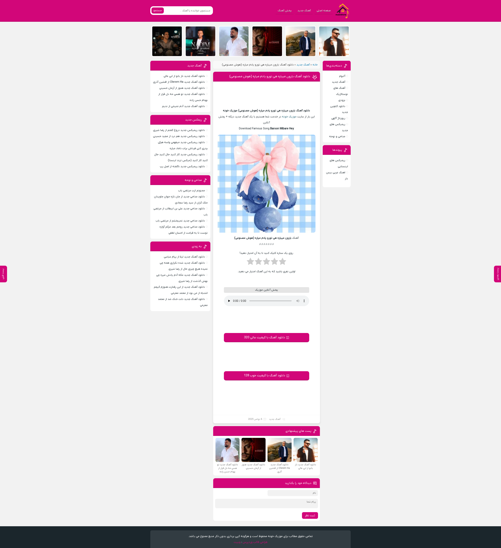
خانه (315, 65)
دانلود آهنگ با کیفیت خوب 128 (264, 375)
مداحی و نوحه (337, 136)
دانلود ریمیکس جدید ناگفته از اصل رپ (182, 166)
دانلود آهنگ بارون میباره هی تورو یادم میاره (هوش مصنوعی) (269, 76)
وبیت (237, 542)
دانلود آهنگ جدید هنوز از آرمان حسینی (182, 88)
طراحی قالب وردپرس (255, 542)
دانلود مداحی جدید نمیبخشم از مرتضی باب (180, 221)
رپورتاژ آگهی (338, 118)
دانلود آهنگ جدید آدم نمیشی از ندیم (183, 106)
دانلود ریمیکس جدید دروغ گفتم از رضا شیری (179, 130)
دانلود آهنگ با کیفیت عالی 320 (264, 337)
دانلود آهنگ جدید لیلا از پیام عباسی (184, 257)
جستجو (157, 10)
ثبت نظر (310, 515)
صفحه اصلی (324, 11)
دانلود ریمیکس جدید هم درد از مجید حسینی (179, 136)
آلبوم (342, 76)
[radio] (282, 263)
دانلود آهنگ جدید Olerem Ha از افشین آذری (179, 82)
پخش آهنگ (285, 11)
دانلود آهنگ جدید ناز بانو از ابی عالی (184, 76)
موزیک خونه (289, 117)
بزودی (341, 100)
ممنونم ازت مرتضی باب (191, 190)
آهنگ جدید (304, 11)
